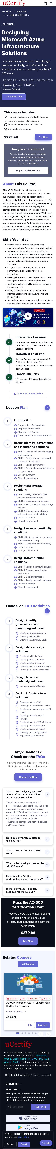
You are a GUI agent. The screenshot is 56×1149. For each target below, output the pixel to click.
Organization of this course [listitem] (31, 425)
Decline (10, 1144)
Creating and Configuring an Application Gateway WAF (33, 734)
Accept (24, 1144)
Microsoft (21, 11)
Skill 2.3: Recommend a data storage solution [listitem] (35, 506)
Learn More (23, 1137)
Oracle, (8, 1058)
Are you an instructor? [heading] (28, 149)
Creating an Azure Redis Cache (35, 705)
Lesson (17, 407)
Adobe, (8, 1062)
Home (8, 11)
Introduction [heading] (22, 420)
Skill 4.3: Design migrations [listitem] (31, 577)
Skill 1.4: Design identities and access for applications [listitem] (36, 470)
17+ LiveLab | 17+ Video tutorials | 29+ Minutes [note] (34, 380)
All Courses (28, 964)
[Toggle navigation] (51, 3)
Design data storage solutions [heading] (28, 487)
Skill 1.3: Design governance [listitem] (31, 465)
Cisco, (16, 1058)
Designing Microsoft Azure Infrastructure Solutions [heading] (23, 42)
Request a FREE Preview (28, 170)
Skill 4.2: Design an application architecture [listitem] (32, 572)
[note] (8, 85)
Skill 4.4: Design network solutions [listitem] (34, 580)
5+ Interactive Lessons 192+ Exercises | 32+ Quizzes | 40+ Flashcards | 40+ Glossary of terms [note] (34, 345)
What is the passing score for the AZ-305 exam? (25, 865)
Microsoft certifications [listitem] (29, 432)
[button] (17, 1033)
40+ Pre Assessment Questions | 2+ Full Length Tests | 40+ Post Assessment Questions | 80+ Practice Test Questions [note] (34, 364)
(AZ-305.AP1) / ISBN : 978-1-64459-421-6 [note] (27, 80)
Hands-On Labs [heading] (27, 374)
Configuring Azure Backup (32, 686)
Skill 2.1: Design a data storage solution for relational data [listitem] (32, 496)
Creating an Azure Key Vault (33, 640)
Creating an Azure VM (30, 702)
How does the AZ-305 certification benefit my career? (24, 877)
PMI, (40, 1058)
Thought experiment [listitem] (28, 478)
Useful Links (12, 1084)
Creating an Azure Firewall (32, 729)
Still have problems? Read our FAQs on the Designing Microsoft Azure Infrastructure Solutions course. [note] (28, 766)
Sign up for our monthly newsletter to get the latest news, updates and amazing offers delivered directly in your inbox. (27, 1096)
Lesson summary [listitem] (26, 475)
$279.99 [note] (28, 933)
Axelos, (17, 1062)
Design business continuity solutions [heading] (33, 530)
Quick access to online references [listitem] (34, 435)
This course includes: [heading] (20, 112)
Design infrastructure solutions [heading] (29, 560)
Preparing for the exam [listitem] (29, 428)
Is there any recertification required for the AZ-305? (21, 890)
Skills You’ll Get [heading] (15, 240)
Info (30, 1025)
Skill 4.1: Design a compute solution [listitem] (35, 567)
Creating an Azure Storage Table (35, 666)
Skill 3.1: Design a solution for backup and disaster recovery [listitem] (35, 539)
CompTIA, (25, 1058)
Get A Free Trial (14, 96)
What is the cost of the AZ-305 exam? (23, 852)
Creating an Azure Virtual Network (32, 717)
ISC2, (46, 1058)
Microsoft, (41, 1055)
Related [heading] (17, 957)
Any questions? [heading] (28, 754)
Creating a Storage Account (33, 633)
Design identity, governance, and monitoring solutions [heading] (34, 445)
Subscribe (40, 1107)
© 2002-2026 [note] (28, 1075)
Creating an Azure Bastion (32, 725)
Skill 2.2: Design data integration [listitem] (33, 501)
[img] (28, 984)
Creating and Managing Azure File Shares (36, 710)
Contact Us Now (28, 777)
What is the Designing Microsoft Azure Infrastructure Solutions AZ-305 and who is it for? (24, 794)
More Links (11, 1089)
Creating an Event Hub (30, 636)
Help (47, 1143)
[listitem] (16, 14)
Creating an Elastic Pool (31, 656)
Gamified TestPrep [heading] (30, 354)
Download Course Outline (30, 393)
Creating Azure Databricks (32, 659)
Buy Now (43, 137)
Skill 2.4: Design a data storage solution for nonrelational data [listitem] (33, 512)
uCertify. (25, 1075)
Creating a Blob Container (32, 663)
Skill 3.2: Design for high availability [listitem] (34, 543)
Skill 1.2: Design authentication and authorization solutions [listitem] (34, 460)
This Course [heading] (19, 184)
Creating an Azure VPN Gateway (35, 722)
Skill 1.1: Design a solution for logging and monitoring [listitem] (35, 453)
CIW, (34, 1058)
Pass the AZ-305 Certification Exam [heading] (28, 904)
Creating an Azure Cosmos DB (34, 669)
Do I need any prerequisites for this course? (23, 839)
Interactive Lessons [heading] (31, 337)
